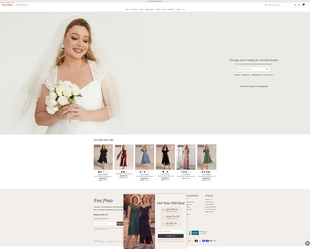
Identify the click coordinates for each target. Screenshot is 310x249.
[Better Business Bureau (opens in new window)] (198, 233)
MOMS (164, 9)
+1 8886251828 (263, 86)
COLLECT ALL (170, 236)
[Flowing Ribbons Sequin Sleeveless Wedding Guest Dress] (124, 157)
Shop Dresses (246, 75)
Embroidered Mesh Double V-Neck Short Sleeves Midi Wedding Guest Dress (165, 176)
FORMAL (141, 9)
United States (102, 241)
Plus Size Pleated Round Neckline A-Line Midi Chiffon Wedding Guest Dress (103, 176)
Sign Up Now (121, 223)
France (117, 241)
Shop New (237, 75)
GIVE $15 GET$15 (209, 204)
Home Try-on (208, 199)
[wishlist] (299, 5)
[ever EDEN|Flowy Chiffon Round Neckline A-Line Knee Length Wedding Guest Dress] (206, 157)
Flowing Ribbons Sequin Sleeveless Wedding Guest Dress (124, 174)
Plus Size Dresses (268, 75)
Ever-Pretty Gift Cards (210, 209)
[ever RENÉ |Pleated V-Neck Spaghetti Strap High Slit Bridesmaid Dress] (186, 157)
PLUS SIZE (178, 9)
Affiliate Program (209, 211)
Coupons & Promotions (210, 207)
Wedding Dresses (256, 75)
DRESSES (158, 9)
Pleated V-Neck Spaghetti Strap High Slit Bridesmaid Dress (186, 176)
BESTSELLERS (134, 9)
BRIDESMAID (171, 9)
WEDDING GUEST (149, 9)
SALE (184, 9)
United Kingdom (110, 241)
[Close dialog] (185, 195)
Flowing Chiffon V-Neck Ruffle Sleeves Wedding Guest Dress (144, 176)
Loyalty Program (209, 202)
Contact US (252, 86)
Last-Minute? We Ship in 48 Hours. (155, 1)
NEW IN (127, 9)
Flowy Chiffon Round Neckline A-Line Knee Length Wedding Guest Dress (206, 176)
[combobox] (280, 5)
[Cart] (303, 5)
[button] (110, 146)
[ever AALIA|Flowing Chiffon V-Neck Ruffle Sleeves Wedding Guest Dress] (144, 157)
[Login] (295, 5)
